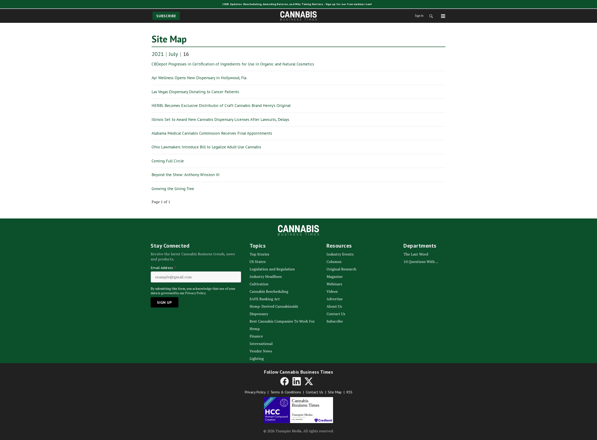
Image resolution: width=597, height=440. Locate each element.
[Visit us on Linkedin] (296, 381)
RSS (349, 392)
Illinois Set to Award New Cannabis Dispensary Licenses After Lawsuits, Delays (220, 119)
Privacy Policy (255, 392)
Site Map (169, 39)
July (173, 54)
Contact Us (314, 392)
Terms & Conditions (285, 392)
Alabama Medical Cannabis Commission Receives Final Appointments (212, 133)
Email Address (163, 267)
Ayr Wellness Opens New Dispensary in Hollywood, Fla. (199, 77)
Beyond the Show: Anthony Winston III (185, 174)
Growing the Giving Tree (173, 188)
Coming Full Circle (168, 161)
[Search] (429, 15)
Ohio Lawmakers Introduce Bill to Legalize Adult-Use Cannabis (206, 147)
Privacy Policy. (195, 293)
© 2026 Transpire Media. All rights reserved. (299, 431)
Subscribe (166, 16)
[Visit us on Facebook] (284, 381)
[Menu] (443, 15)
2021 (158, 54)
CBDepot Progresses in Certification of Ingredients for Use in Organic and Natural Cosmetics (233, 64)
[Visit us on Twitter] (309, 381)
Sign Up (164, 302)
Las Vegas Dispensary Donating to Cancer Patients (195, 91)
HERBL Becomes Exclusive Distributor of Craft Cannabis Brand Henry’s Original (221, 105)
